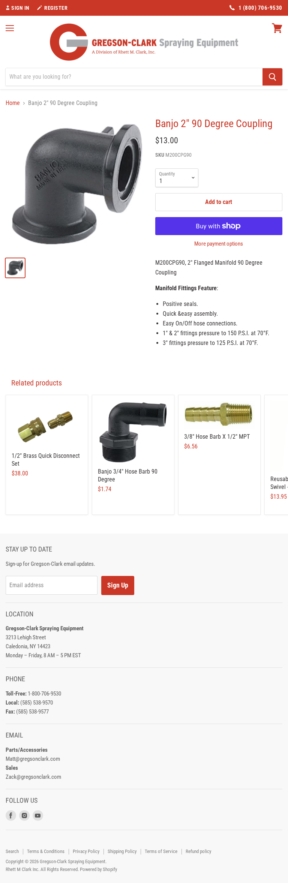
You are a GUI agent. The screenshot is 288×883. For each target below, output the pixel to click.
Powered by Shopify (98, 869)
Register (56, 8)
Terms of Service (161, 851)
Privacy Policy (86, 851)
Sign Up (117, 585)
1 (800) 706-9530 (260, 7)
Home (13, 103)
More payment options (218, 244)
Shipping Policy (122, 851)
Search (12, 851)
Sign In (20, 8)
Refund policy (198, 851)
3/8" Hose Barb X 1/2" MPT (217, 436)
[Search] (272, 76)
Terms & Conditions (45, 851)
